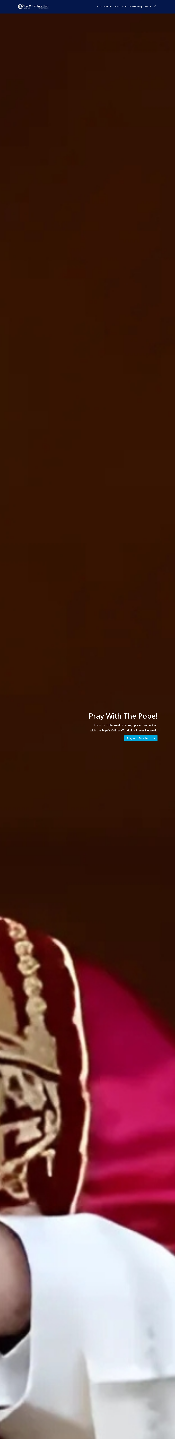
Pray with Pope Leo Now (141, 738)
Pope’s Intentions (104, 6)
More (146, 6)
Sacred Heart (121, 6)
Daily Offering (135, 6)
